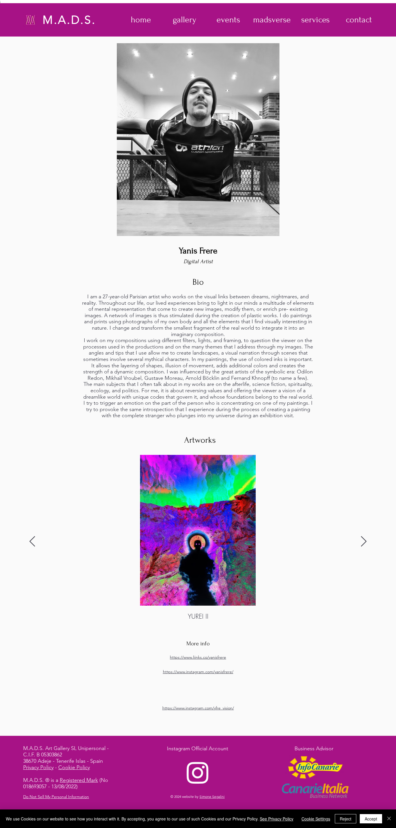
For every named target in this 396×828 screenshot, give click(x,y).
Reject (345, 819)
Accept (371, 819)
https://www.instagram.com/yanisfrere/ (198, 671)
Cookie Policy (74, 767)
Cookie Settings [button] (315, 819)
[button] (184, 20)
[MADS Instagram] (197, 772)
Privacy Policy (38, 767)
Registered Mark (79, 780)
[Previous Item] (32, 541)
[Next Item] (363, 541)
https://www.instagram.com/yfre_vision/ (198, 708)
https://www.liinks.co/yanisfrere (198, 657)
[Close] (389, 818)
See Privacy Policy (276, 819)
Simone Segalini (212, 796)
